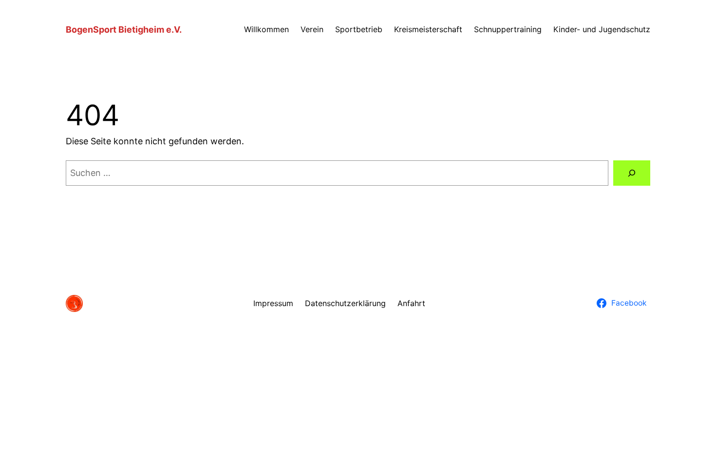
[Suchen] (631, 173)
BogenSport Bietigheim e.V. (124, 29)
